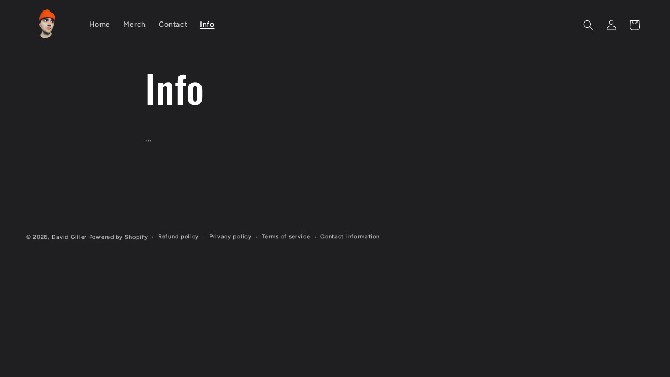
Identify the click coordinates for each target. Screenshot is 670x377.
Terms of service (286, 236)
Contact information (349, 236)
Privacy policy (230, 236)
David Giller (69, 237)
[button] (588, 25)
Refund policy (178, 236)
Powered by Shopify (118, 237)
